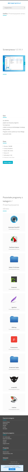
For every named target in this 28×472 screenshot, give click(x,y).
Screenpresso (14, 347)
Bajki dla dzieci (6, 452)
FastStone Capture (14, 247)
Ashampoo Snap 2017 (14, 227)
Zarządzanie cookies (16, 467)
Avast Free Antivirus (7, 438)
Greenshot (14, 287)
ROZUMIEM (12, 469)
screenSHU (14, 387)
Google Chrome (6, 443)
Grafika (4, 427)
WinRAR (4, 442)
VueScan (14, 407)
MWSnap (14, 327)
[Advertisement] (14, 31)
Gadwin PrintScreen (14, 267)
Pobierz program (8, 162)
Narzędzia (5, 428)
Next (24, 63)
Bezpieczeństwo (6, 422)
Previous (3, 63)
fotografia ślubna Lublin (8, 453)
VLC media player (6, 437)
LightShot (14, 307)
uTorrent (4, 440)
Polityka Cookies (7, 467)
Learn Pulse (9, 157)
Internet (4, 425)
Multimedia (5, 423)
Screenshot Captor (14, 367)
